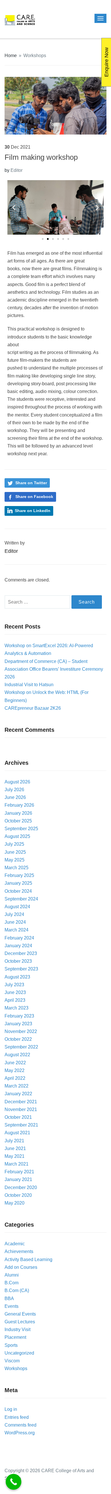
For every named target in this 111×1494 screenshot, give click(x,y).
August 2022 (17, 1054)
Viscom (12, 1360)
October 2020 (18, 1195)
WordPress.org (20, 1432)
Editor (16, 170)
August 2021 (17, 1132)
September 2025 (21, 828)
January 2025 (18, 883)
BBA (9, 1298)
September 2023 (21, 968)
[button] (13, 207)
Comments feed (20, 1425)
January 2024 (18, 945)
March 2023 (16, 1007)
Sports (11, 1345)
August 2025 (17, 836)
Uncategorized (19, 1353)
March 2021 (16, 1164)
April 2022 (15, 1078)
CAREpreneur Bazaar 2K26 (33, 708)
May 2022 (14, 1070)
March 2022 (16, 1085)
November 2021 (21, 1109)
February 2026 (19, 805)
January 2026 (18, 813)
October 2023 (18, 961)
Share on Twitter (31, 483)
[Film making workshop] (56, 105)
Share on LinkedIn (32, 510)
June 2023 (15, 992)
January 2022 (18, 1093)
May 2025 (14, 859)
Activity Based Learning (28, 1259)
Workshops (34, 55)
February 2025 (19, 875)
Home (11, 55)
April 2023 (15, 1000)
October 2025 (18, 820)
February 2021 (19, 1171)
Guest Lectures (20, 1321)
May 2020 (14, 1203)
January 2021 (18, 1179)
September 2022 (21, 1046)
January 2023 (18, 1023)
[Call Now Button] (13, 1482)
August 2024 (17, 906)
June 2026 (15, 797)
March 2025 (16, 867)
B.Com (11, 1282)
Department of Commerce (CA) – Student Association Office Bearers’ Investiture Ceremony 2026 (54, 669)
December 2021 (21, 1101)
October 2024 (18, 891)
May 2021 (14, 1156)
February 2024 (19, 937)
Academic (15, 1243)
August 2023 (17, 976)
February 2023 (19, 1015)
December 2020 (21, 1187)
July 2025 (14, 844)
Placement (15, 1337)
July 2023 (14, 984)
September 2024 (21, 898)
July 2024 (14, 914)
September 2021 (21, 1125)
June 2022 (15, 1062)
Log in (11, 1409)
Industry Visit (17, 1329)
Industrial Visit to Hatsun (29, 684)
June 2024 (15, 922)
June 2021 (15, 1148)
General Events (20, 1314)
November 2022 (21, 1031)
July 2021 (14, 1140)
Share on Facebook (34, 496)
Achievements (19, 1251)
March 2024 (16, 929)
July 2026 (14, 789)
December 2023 (21, 953)
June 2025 (15, 852)
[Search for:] (38, 602)
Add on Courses (21, 1267)
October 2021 (18, 1117)
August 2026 (17, 781)
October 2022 (18, 1039)
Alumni (12, 1275)
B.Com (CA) (17, 1290)
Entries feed (17, 1417)
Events (11, 1306)
